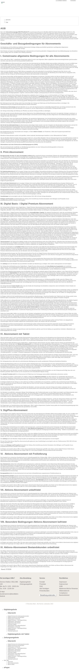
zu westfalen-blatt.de (61, 0)
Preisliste (43, 584)
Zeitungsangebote (26, 584)
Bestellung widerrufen (47, 595)
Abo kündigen (44, 588)
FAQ (41, 586)
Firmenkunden (44, 591)
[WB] (3, 2)
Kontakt (42, 582)
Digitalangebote (25, 582)
